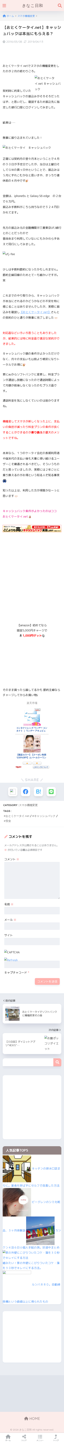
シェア (24, 1440)
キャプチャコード (15, 973)
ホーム (8, 1440)
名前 (9, 904)
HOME (34, 1418)
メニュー (40, 1440)
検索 (57, 1062)
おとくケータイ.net (17, 816)
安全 (8, 821)
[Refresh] (11, 960)
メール (10, 920)
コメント (11, 859)
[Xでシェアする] (12, 791)
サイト (8, 935)
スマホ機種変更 (28, 805)
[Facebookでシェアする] (25, 791)
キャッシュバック (44, 816)
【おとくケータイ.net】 (35, 312)
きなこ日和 (32, 5)
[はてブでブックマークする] (38, 791)
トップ (56, 1440)
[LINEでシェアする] (51, 791)
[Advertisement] (32, 584)
